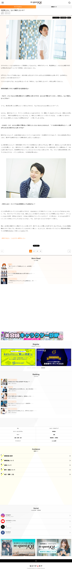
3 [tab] (38, 368)
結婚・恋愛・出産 (18, 437)
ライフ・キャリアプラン (18, 431)
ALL (18, 428)
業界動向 (54, 431)
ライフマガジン (18, 6)
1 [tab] (29, 368)
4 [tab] (43, 368)
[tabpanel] (18, 357)
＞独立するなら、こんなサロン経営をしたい (13, 238)
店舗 (54, 434)
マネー (18, 434)
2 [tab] (34, 368)
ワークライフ (18, 440)
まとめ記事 (54, 440)
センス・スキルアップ (54, 428)
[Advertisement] (36, 309)
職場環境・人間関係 (54, 437)
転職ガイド (54, 6)
